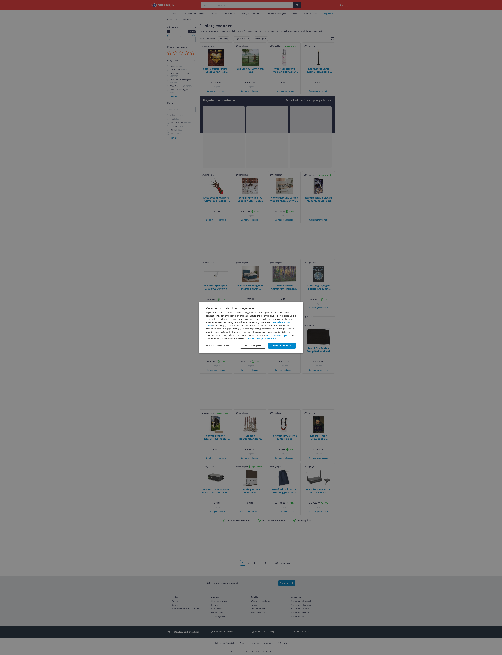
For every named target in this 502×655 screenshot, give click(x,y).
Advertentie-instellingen (276, 335)
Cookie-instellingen (255, 338)
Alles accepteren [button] (282, 345)
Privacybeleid (271, 338)
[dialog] (251, 327)
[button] (217, 345)
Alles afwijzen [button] (253, 345)
